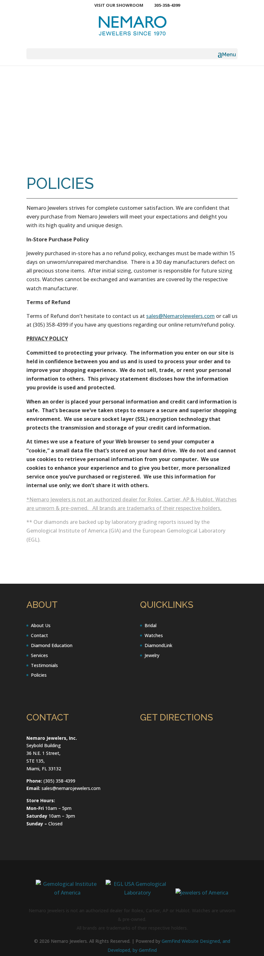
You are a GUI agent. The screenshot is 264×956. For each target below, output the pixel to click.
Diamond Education (51, 645)
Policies (39, 675)
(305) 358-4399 (59, 781)
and (226, 941)
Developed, (120, 950)
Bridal (150, 625)
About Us (41, 625)
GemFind (171, 941)
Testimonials (44, 665)
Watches (154, 635)
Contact (39, 635)
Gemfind (148, 950)
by (136, 950)
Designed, (211, 941)
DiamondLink (158, 645)
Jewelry (152, 655)
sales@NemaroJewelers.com (180, 316)
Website (191, 941)
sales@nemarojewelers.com (71, 788)
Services (39, 655)
